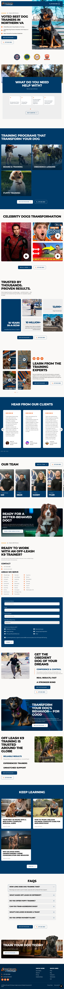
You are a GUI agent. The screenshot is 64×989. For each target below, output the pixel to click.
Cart (51, 978)
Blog (51, 972)
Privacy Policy (50, 985)
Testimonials (52, 976)
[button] (26, 256)
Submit (8, 642)
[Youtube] (38, 358)
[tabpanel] (32, 92)
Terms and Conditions (58, 985)
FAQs (51, 970)
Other (36, 633)
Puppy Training (9, 631)
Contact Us (52, 974)
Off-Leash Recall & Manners (12, 633)
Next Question (31, 112)
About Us (38, 972)
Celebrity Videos (39, 976)
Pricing (37, 974)
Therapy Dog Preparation (41, 631)
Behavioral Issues (39, 629)
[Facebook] (41, 358)
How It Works (38, 970)
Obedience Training (10, 629)
